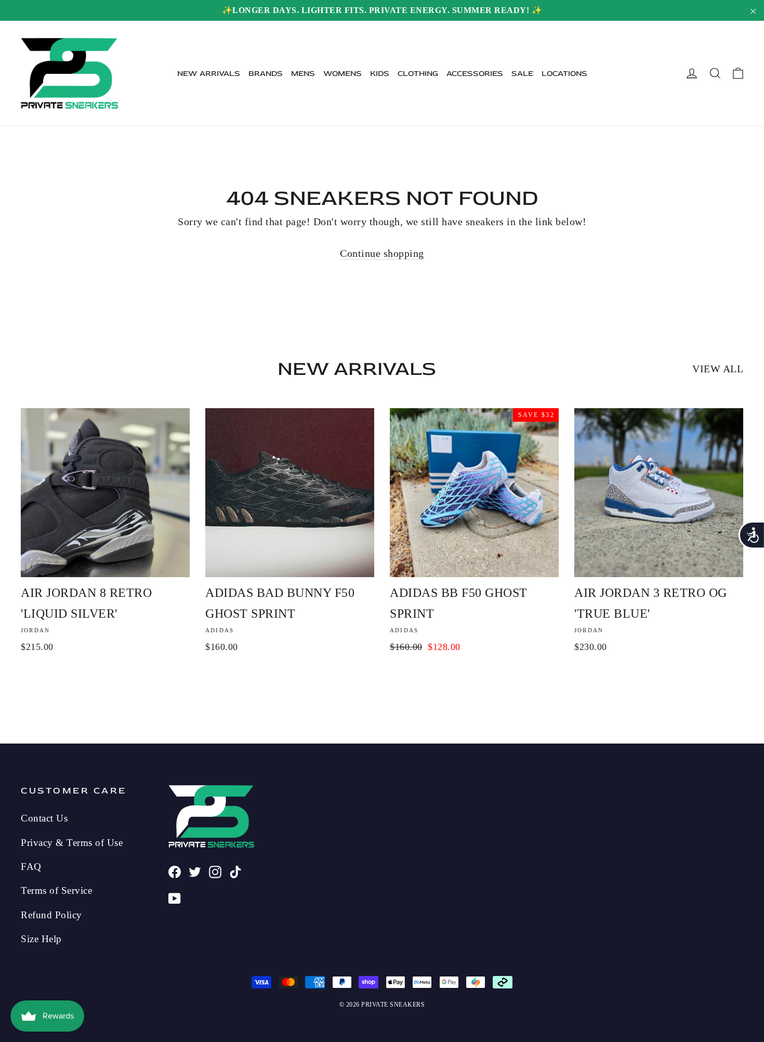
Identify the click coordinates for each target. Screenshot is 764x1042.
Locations (564, 74)
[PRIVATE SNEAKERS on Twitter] (195, 871)
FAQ (31, 866)
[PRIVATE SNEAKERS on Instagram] (215, 871)
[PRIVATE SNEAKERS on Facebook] (174, 871)
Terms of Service (56, 890)
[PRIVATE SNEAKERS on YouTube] (174, 897)
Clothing (418, 74)
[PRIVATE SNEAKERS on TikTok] (235, 871)
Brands (265, 74)
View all (717, 368)
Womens (342, 74)
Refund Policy (51, 914)
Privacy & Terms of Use (72, 842)
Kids (379, 74)
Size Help (41, 938)
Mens (303, 74)
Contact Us (44, 818)
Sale (522, 74)
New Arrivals (208, 74)
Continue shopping (382, 253)
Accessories (474, 74)
